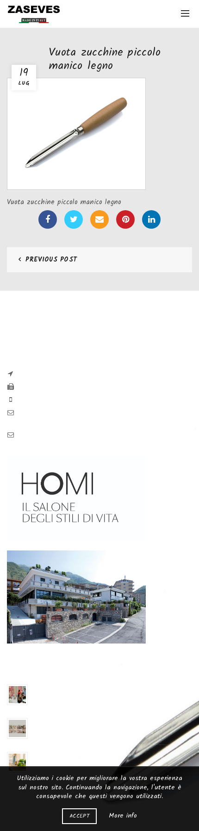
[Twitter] (73, 219)
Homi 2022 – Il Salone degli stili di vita (81, 754)
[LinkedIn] (151, 219)
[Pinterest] (125, 219)
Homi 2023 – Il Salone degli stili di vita (81, 721)
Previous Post (51, 260)
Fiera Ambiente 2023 (57, 687)
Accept (79, 816)
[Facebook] (47, 219)
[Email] (99, 219)
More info (123, 816)
